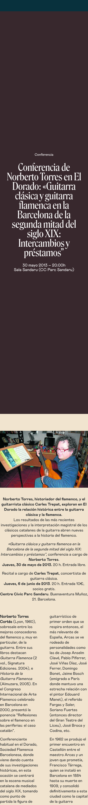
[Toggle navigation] (17, 5)
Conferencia (44, 155)
